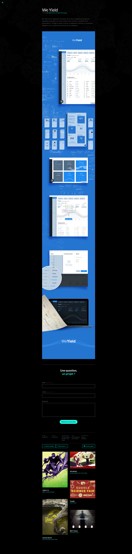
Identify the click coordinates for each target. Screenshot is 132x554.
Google (72, 501)
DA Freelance (55, 437)
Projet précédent (49, 446)
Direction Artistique (66, 437)
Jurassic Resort (47, 538)
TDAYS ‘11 (45, 490)
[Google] (82, 489)
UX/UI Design (84, 473)
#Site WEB (48, 12)
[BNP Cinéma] (82, 519)
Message (45, 401)
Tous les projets (89, 446)
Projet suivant (61, 446)
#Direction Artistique (55, 12)
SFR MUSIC (73, 471)
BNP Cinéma (74, 531)
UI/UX (73, 438)
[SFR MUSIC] (82, 460)
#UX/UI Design (63, 12)
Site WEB (64, 438)
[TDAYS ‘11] (55, 469)
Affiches (44, 492)
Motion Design (73, 502)
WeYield (76, 438)
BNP (71, 532)
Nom (47, 382)
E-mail (48, 392)
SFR (80, 473)
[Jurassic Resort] (55, 517)
